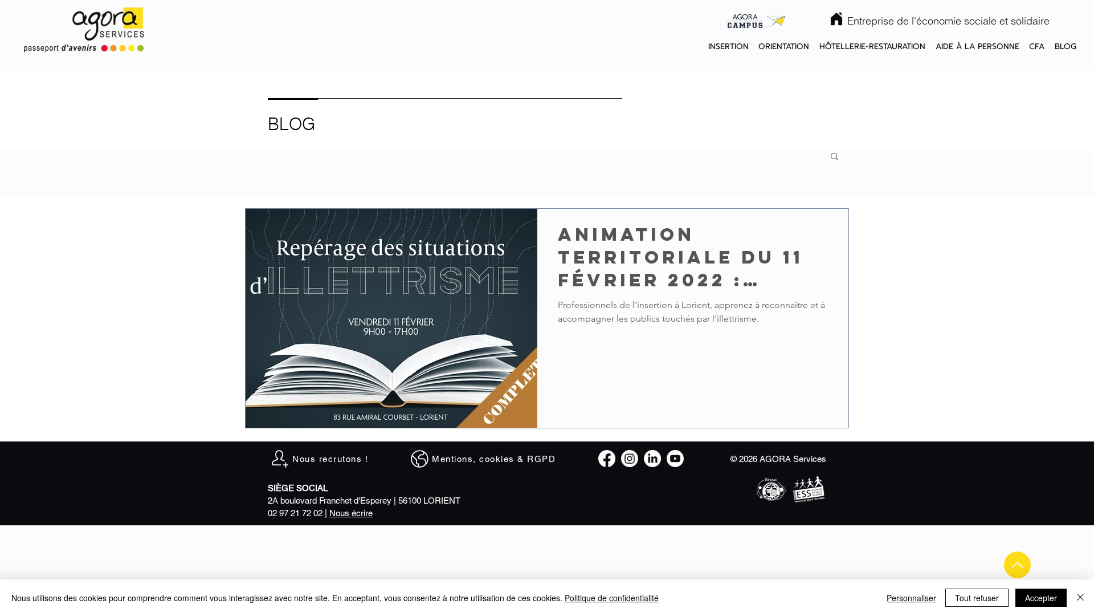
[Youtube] (675, 458)
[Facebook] (606, 458)
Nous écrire (351, 513)
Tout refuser (977, 597)
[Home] (836, 18)
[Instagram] (629, 458)
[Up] (1017, 565)
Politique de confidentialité (612, 597)
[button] (728, 47)
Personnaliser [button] (911, 597)
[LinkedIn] (652, 458)
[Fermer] (1080, 598)
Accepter (1041, 597)
